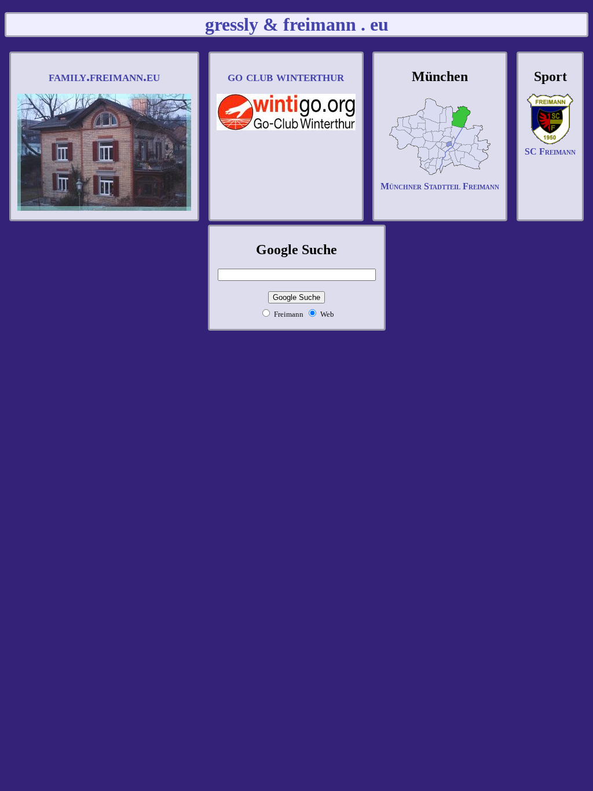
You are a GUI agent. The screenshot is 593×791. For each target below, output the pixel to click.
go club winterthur (286, 76)
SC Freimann (550, 151)
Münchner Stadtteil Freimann (439, 186)
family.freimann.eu (104, 76)
